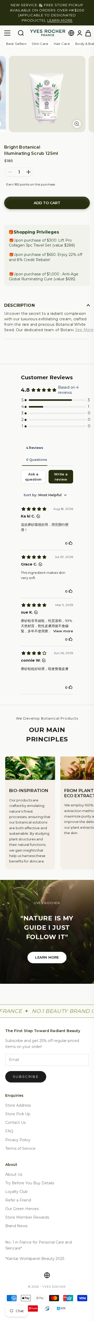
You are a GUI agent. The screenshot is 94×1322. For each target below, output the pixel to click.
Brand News (16, 1221)
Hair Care (62, 39)
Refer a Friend (18, 1195)
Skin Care (40, 39)
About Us (13, 1169)
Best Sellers (16, 39)
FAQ (9, 1126)
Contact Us (15, 1117)
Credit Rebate (36, 254)
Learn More (47, 952)
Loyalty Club (16, 1186)
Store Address (18, 1100)
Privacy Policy (18, 1134)
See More (84, 324)
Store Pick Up (17, 1109)
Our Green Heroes (22, 1203)
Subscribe (26, 1071)
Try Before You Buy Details (29, 1177)
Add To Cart (47, 198)
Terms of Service (20, 1143)
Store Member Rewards (27, 1212)
